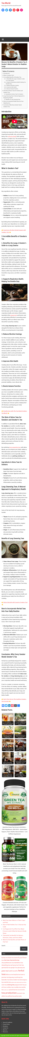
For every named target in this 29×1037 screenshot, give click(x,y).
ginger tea (14, 967)
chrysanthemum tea (8, 962)
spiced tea (12, 989)
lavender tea (5, 979)
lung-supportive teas (15, 447)
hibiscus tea (9, 974)
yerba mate (18, 996)
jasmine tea (5, 977)
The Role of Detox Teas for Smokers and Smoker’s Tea (13, 91)
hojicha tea (17, 974)
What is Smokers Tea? (8, 75)
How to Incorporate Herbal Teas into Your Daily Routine (13, 102)
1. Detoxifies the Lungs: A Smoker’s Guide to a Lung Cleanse (15, 79)
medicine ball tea (19, 982)
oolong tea (10, 985)
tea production (9, 992)
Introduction (6, 73)
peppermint (13, 315)
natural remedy (12, 136)
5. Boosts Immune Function (12, 88)
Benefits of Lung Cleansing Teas (13, 99)
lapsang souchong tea (16, 977)
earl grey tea (14, 965)
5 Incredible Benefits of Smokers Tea (12, 77)
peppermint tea (20, 984)
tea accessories (20, 989)
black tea (11, 957)
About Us (5, 1030)
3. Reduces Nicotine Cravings (12, 85)
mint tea (4, 984)
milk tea (24, 982)
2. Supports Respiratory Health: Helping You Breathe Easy (16, 82)
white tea (4, 996)
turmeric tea (21, 993)
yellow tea (11, 996)
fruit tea (21, 965)
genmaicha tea (6, 967)
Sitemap (26, 1035)
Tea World (6, 3)
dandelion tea (18, 962)
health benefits (13, 971)
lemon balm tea (14, 979)
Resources (5, 1031)
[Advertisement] (14, 26)
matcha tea (7, 982)
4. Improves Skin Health (11, 87)
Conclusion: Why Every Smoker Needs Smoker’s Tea (12, 105)
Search (3, 945)
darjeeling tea (6, 965)
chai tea (6, 960)
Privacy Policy (6, 1024)
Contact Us (5, 1028)
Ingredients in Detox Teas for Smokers (14, 94)
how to (23, 974)
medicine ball (13, 982)
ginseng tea (21, 967)
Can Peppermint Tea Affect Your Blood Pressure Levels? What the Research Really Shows (14, 931)
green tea (5, 971)
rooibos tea (10, 987)
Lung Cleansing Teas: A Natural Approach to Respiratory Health (14, 96)
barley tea (5, 957)
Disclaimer (5, 1026)
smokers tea (6, 989)
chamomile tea (14, 960)
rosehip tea (17, 987)
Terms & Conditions (7, 1022)
